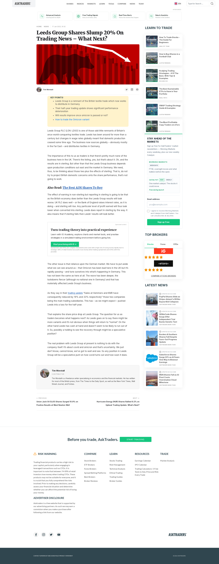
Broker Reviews (91, 481)
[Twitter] (51, 534)
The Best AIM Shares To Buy (83, 187)
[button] (178, 4)
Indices (80, 4)
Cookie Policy (55, 556)
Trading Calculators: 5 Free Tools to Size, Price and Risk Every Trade (146, 472)
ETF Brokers (89, 464)
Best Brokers (89, 477)
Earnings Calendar (143, 460)
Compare (122, 4)
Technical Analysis (117, 469)
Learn (102, 4)
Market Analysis (167, 460)
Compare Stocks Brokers (163, 276)
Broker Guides (116, 481)
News (132, 4)
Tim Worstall (48, 90)
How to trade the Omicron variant (72, 119)
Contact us (37, 556)
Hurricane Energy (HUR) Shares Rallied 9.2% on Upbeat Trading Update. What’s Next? (118, 401)
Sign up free (163, 222)
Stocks (150, 244)
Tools (111, 4)
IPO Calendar (141, 464)
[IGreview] (153, 257)
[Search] (212, 3)
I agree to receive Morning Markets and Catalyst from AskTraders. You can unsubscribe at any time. (165, 213)
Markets (91, 4)
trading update (75, 293)
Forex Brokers (90, 469)
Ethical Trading (116, 473)
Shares (70, 4)
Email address (153, 199)
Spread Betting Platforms (95, 473)
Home (39, 26)
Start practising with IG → (64, 244)
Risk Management (117, 464)
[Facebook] (36, 534)
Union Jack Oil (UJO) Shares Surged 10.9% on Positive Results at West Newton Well (57, 401)
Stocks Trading (116, 460)
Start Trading (135, 439)
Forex (163, 244)
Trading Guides (116, 477)
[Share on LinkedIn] (132, 89)
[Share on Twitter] (126, 89)
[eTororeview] (153, 270)
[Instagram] (43, 534)
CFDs (175, 244)
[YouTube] (58, 534)
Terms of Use (45, 556)
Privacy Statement (66, 556)
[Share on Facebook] (137, 89)
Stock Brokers (90, 460)
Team (141, 4)
